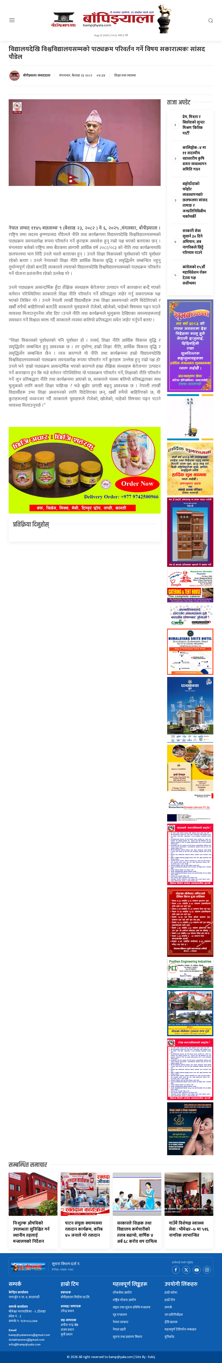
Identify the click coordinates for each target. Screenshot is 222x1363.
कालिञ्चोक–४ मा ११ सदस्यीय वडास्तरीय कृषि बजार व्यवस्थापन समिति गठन (194, 159)
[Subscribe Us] (197, 1270)
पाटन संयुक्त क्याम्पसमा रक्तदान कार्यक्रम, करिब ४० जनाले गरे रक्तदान (84, 1229)
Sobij (151, 1357)
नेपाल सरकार (120, 1322)
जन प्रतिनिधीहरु (174, 1315)
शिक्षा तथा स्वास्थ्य (125, 75)
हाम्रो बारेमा (171, 1292)
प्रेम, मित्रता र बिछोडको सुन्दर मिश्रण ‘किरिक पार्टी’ (194, 125)
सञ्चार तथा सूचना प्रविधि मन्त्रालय (131, 1307)
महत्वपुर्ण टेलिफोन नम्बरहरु (180, 1329)
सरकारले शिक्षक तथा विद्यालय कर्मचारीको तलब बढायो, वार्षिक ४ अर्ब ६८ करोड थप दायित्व (137, 1232)
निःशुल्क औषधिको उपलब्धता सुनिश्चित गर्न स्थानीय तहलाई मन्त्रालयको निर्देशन (31, 1232)
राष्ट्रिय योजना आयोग (124, 1300)
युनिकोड (169, 1337)
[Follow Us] (207, 1270)
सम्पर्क (168, 1307)
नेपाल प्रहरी (119, 1329)
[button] (12, 20)
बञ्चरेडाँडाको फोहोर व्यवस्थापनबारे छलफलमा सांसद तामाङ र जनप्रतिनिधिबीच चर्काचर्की (195, 200)
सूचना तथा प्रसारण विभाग (127, 1337)
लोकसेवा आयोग (122, 1292)
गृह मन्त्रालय (120, 1315)
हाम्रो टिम (170, 1300)
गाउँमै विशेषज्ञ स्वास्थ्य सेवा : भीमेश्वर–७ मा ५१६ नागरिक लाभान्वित (189, 1229)
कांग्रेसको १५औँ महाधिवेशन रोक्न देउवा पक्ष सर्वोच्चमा (195, 275)
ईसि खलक (171, 1322)
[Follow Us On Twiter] (186, 1270)
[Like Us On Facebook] (176, 1270)
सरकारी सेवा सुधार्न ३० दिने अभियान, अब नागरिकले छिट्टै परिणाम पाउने (193, 242)
